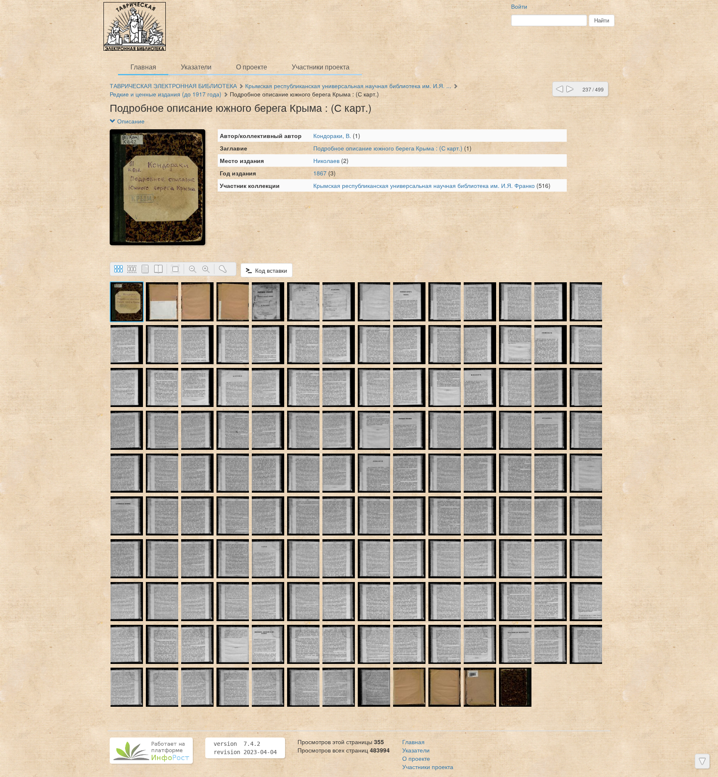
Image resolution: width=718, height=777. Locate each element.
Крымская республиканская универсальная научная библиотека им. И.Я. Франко (424, 185)
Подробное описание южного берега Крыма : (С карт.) (388, 148)
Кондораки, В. (332, 135)
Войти (519, 6)
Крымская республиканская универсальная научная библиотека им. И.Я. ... (348, 85)
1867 (320, 173)
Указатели (196, 67)
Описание (130, 121)
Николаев (326, 160)
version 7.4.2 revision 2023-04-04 (245, 747)
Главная (143, 67)
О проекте (251, 67)
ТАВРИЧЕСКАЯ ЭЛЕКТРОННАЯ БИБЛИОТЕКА (173, 85)
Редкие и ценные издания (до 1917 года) (165, 94)
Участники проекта (320, 67)
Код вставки (269, 270)
